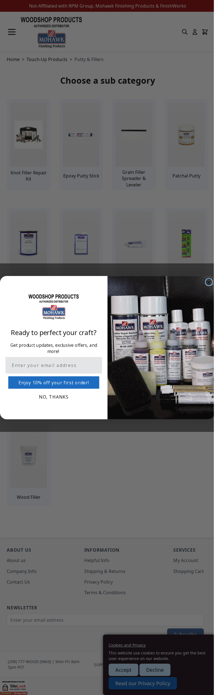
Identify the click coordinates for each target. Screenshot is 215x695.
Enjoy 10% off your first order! (53, 383)
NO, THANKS (54, 397)
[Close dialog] (209, 282)
